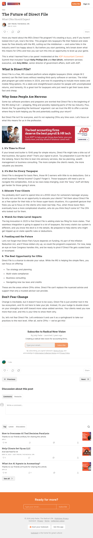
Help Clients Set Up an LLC (16, 448)
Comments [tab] (7, 396)
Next (83, 379)
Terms (47, 521)
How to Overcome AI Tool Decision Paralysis (25, 433)
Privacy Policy (65, 353)
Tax (3, 10)
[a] (87, 451)
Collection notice (57, 521)
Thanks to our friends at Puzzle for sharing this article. (24, 466)
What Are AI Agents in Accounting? (21, 463)
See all (7, 478)
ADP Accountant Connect (71, 56)
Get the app (58, 527)
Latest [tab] (11, 427)
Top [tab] (4, 427)
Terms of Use (58, 351)
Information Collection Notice (45, 353)
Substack (34, 533)
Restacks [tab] (17, 396)
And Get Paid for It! (10, 451)
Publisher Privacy (62, 518)
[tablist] (12, 396)
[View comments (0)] (12, 31)
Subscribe (76, 4)
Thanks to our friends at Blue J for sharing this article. (24, 436)
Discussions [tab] (20, 427)
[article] (46, 438)
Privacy (40, 521)
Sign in (86, 4)
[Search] (88, 426)
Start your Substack (40, 527)
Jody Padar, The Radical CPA (18, 24)
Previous (11, 379)
